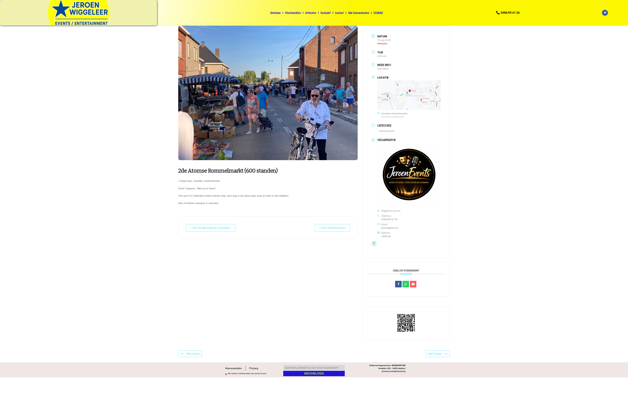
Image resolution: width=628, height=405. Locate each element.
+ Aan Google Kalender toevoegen (210, 227)
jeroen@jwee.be (389, 227)
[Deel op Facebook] (398, 284)
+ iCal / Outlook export (332, 227)
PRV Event (193, 353)
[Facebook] (605, 13)
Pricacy (253, 368)
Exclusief (326, 12)
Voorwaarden (233, 368)
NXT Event (434, 353)
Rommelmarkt (387, 131)
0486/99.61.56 (389, 219)
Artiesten (310, 12)
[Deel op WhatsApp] (405, 284)
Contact (339, 12)
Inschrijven (383, 68)
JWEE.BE (386, 236)
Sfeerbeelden (293, 12)
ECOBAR (378, 12)
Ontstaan (275, 12)
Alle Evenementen (358, 12)
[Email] (413, 284)
